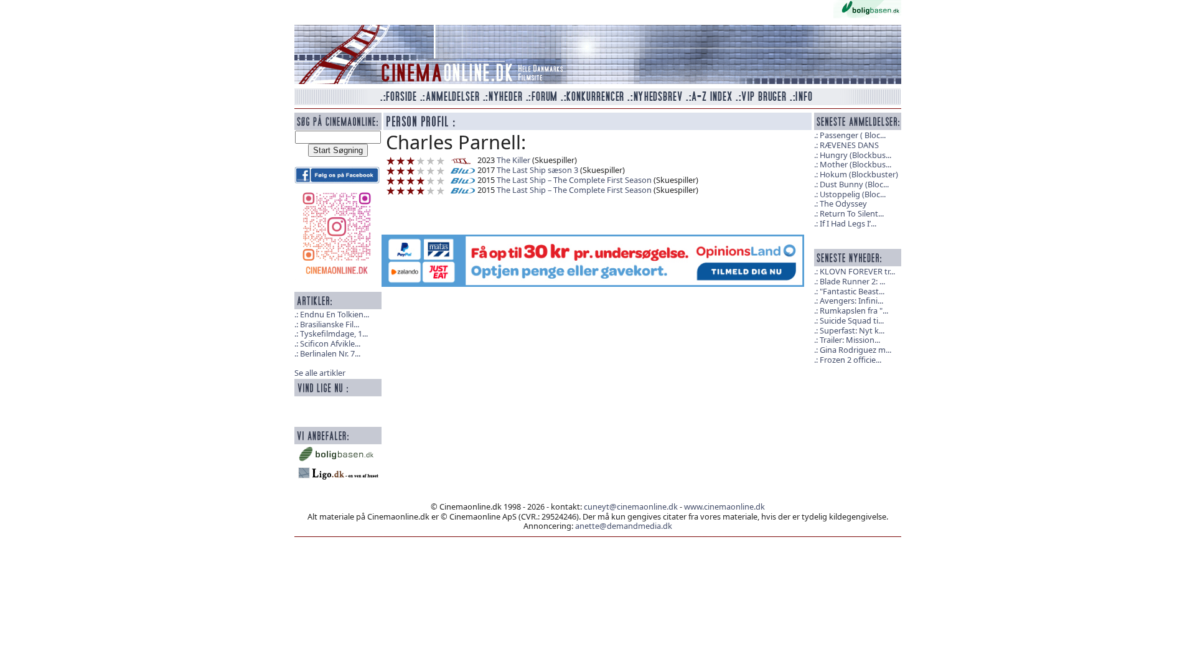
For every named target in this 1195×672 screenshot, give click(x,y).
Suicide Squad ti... (852, 320)
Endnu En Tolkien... (334, 314)
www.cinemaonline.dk (724, 506)
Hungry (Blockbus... (855, 155)
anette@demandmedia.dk (623, 525)
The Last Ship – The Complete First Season (574, 179)
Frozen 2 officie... (850, 359)
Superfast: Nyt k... (852, 330)
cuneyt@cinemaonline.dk (631, 506)
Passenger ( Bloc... (853, 135)
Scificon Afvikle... (330, 343)
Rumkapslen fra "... (854, 310)
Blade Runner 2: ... (852, 281)
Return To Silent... (852, 213)
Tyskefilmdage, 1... (334, 333)
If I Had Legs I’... (848, 223)
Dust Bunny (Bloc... (854, 184)
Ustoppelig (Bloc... (853, 194)
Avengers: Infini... (851, 300)
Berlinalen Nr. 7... (330, 353)
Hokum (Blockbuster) (859, 174)
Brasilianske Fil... (329, 324)
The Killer (513, 160)
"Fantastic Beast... (852, 291)
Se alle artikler (319, 372)
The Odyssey (843, 203)
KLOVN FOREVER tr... (857, 271)
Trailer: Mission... (850, 339)
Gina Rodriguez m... (855, 349)
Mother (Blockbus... (855, 164)
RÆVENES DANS (849, 145)
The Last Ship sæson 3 (537, 169)
